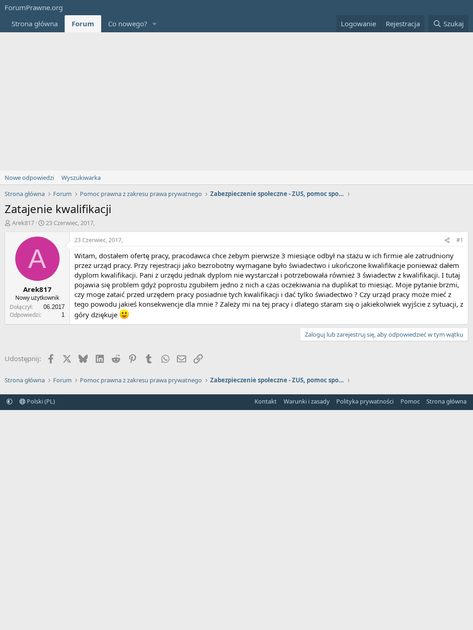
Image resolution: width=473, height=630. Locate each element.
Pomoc (410, 401)
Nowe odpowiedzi (29, 177)
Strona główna (35, 23)
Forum (83, 23)
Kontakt (266, 401)
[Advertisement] (236, 101)
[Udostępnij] (447, 240)
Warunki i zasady (307, 401)
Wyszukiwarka (81, 177)
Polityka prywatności (365, 401)
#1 (459, 240)
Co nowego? (127, 23)
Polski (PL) (40, 401)
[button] (154, 23)
